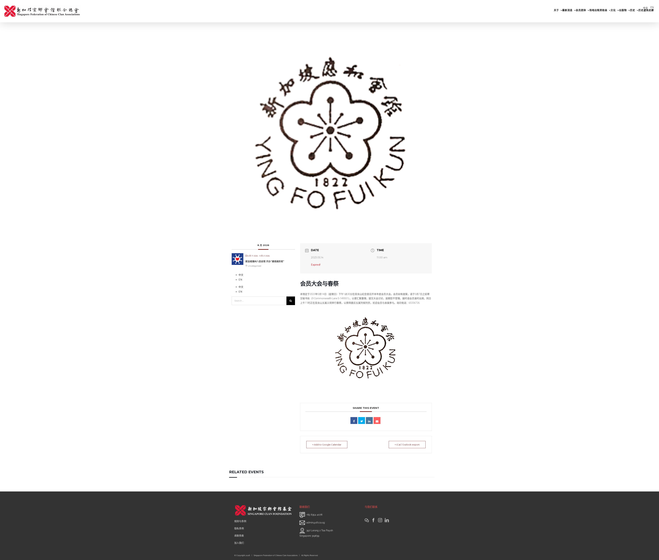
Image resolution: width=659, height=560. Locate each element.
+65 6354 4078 (314, 514)
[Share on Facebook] (353, 420)
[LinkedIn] (387, 520)
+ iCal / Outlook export (407, 444)
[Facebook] (373, 520)
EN (652, 7)
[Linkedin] (369, 420)
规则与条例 (240, 521)
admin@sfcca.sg (315, 522)
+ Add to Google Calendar (326, 444)
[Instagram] (380, 520)
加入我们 (239, 542)
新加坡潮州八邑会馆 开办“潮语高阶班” (264, 261)
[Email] (377, 420)
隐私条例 (239, 528)
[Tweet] (361, 420)
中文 (645, 8)
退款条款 (239, 535)
